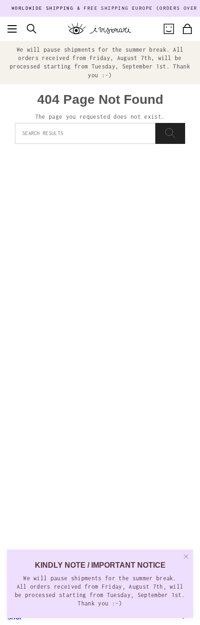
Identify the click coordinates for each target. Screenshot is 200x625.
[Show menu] (12, 29)
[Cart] (187, 29)
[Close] (186, 557)
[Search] (170, 133)
